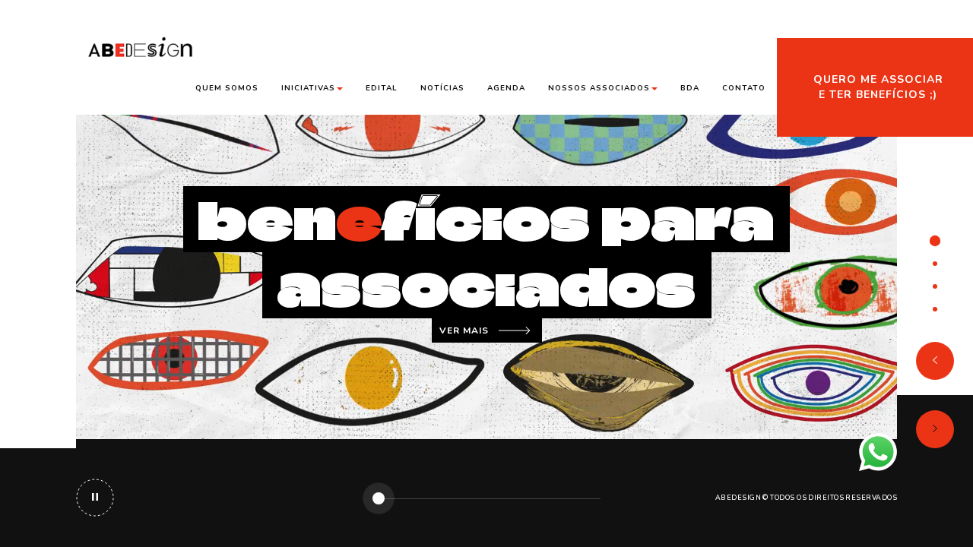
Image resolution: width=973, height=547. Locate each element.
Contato (743, 88)
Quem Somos (226, 88)
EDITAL (382, 88)
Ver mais (464, 330)
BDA (689, 88)
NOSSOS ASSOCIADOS (599, 88)
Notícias (442, 88)
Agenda (506, 88)
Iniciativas (308, 88)
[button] (935, 361)
